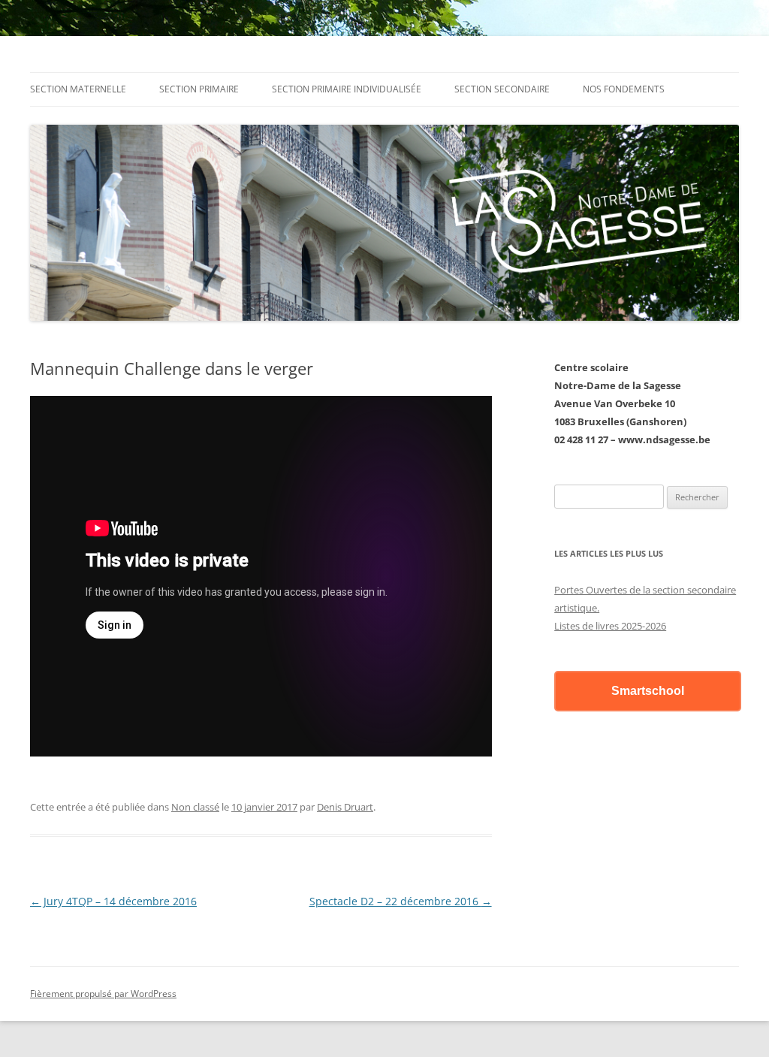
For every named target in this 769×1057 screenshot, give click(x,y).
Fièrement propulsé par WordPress (103, 993)
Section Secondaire (502, 89)
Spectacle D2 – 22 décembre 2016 (400, 901)
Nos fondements (624, 89)
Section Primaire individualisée (346, 89)
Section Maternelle (78, 89)
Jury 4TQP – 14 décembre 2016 (113, 901)
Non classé (195, 807)
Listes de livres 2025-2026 (610, 626)
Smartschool (647, 690)
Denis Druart (345, 807)
